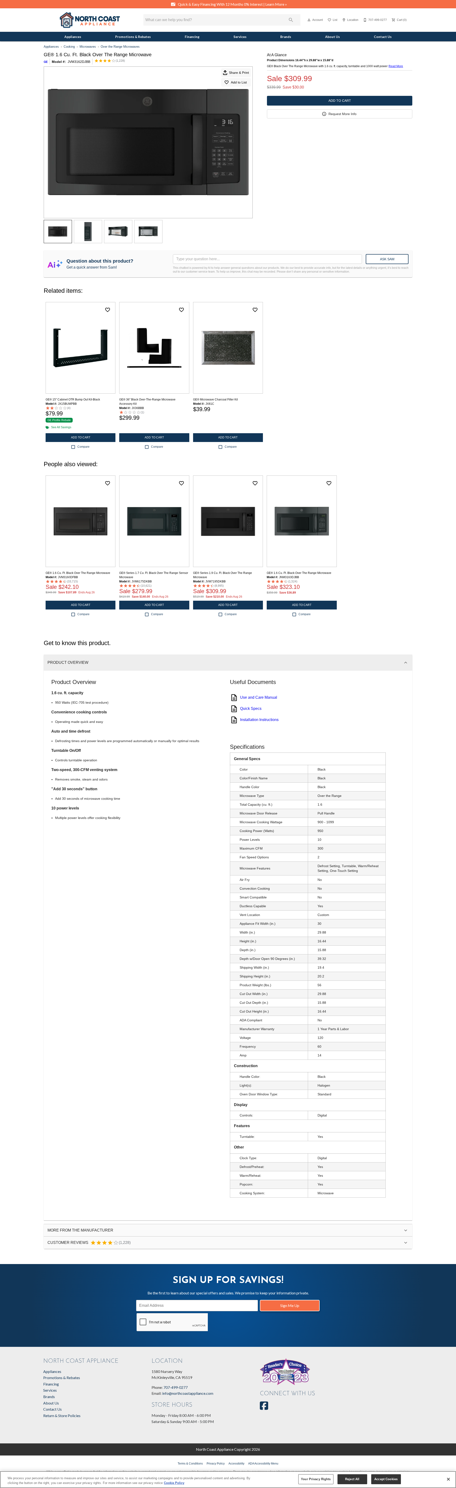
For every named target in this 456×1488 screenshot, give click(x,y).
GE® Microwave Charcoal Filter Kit (215, 399)
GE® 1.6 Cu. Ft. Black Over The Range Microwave (78, 573)
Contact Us (383, 37)
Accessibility (236, 1463)
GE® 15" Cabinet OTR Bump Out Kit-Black (73, 399)
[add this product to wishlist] (107, 310)
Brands (285, 37)
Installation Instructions (259, 720)
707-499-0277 (175, 1387)
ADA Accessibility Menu (263, 1463)
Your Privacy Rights (316, 1479)
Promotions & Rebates (133, 37)
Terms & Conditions (190, 1463)
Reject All (352, 1479)
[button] (309, 20)
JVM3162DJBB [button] (79, 62)
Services (240, 37)
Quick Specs (250, 709)
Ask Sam (387, 259)
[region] (228, 1479)
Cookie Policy (174, 1483)
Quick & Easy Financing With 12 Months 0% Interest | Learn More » (232, 4)
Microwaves (88, 46)
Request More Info (342, 114)
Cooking (69, 46)
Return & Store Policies (62, 1415)
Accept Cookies (386, 1479)
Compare (83, 446)
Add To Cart (339, 100)
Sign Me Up (289, 1305)
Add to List (239, 82)
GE (46, 62)
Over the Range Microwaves (120, 46)
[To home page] (89, 20)
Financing (192, 37)
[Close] (448, 1479)
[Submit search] (291, 20)
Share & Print (239, 72)
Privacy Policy (216, 1463)
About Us (332, 37)
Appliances (72, 37)
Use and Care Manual (258, 697)
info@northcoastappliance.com (187, 1393)
